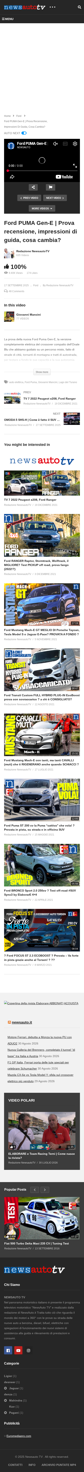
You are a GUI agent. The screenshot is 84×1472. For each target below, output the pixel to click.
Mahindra (15, 1400)
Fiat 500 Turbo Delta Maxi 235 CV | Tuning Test (36, 1243)
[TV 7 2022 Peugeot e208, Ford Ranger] (42, 402)
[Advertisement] (42, 67)
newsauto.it (22, 1022)
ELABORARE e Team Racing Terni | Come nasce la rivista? (41, 1155)
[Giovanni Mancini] (9, 317)
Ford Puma (31, 382)
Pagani (14, 1412)
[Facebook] (8, 1350)
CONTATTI (15, 1464)
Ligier (8, 1376)
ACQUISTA (71, 1003)
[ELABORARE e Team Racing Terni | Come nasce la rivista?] (41, 1131)
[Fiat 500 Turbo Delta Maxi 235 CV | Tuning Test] (42, 1218)
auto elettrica (16, 382)
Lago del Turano (68, 382)
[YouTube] (18, 1350)
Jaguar (14, 1388)
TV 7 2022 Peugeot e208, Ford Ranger (30, 499)
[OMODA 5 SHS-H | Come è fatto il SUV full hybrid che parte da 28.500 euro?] (42, 423)
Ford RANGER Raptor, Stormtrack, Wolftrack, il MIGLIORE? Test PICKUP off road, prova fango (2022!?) (36, 565)
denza (8, 1394)
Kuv (12, 1406)
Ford (35, 285)
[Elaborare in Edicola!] (26, 1003)
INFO (32, 1464)
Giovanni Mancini (28, 314)
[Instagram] (28, 1350)
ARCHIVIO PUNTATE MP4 (59, 1464)
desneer (10, 1382)
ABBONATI (56, 1003)
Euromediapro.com (19, 1436)
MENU (9, 19)
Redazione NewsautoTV (32, 251)
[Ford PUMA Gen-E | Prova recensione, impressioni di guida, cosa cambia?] (42, 474)
